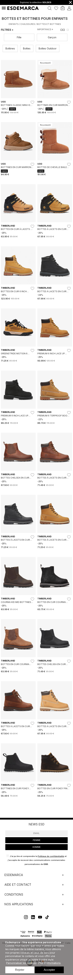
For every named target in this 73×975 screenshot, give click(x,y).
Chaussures (27, 24)
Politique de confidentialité (51, 856)
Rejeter (19, 969)
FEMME (36, 840)
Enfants (14, 24)
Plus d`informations (49, 962)
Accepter (49, 969)
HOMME (36, 847)
